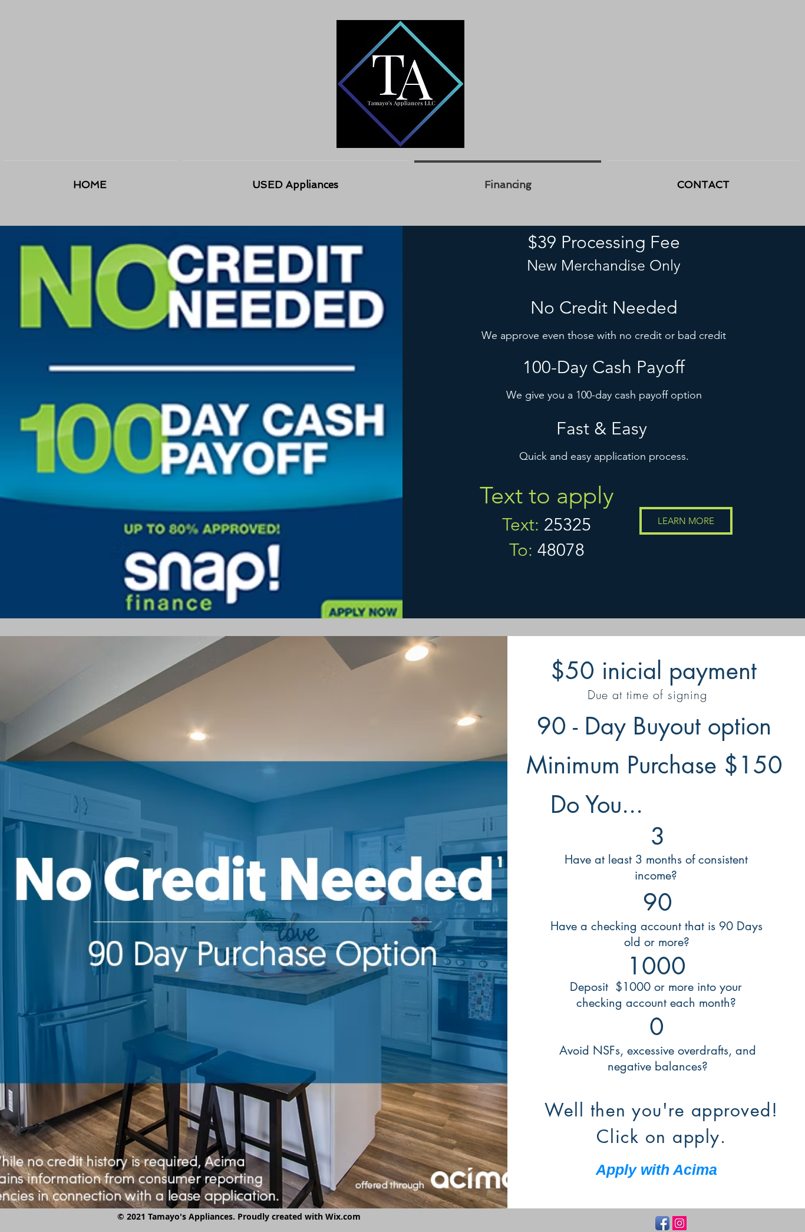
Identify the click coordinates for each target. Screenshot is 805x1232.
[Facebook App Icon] (662, 1223)
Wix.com (343, 1216)
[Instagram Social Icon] (679, 1223)
